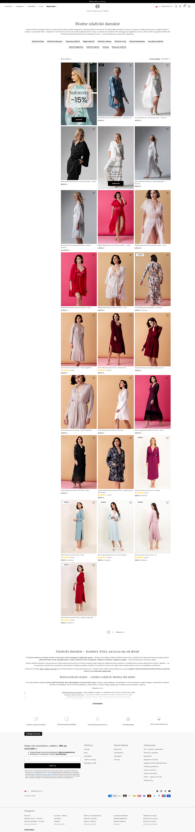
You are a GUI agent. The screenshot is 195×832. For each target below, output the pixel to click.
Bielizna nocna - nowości (33, 818)
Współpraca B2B (90, 763)
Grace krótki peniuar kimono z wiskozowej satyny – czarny (78, 181)
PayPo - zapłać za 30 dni (153, 777)
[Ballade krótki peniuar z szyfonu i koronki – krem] (116, 279)
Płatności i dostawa (151, 753)
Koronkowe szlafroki (155, 41)
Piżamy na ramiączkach (92, 816)
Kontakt (87, 749)
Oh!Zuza (89, 11)
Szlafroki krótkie (38, 41)
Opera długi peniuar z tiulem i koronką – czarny (75, 490)
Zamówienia (118, 753)
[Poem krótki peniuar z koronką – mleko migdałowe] (79, 402)
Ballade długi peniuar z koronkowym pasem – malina (114, 245)
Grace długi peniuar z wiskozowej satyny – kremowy (150, 118)
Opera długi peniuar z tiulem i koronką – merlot (149, 430)
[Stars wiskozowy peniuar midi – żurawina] (153, 462)
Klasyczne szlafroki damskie (74, 699)
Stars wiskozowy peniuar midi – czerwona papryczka (77, 617)
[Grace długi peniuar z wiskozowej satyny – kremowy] (153, 89)
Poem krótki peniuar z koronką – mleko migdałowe (76, 430)
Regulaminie (38, 774)
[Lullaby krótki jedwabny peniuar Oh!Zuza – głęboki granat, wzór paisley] (116, 462)
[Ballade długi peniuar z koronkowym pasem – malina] (116, 217)
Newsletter (88, 756)
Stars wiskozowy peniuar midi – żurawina (147, 490)
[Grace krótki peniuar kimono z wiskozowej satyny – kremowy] (153, 153)
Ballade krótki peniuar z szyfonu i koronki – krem (112, 307)
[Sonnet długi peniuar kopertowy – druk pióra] (153, 279)
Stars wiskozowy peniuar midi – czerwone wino (112, 368)
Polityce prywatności (47, 774)
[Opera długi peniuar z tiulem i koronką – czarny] (79, 462)
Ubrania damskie (30, 824)
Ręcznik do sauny (149, 821)
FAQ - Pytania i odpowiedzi (153, 749)
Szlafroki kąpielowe (76, 47)
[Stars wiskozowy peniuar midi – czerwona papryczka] (79, 589)
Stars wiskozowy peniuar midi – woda (72, 555)
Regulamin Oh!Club (151, 760)
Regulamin (148, 756)
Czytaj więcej (97, 703)
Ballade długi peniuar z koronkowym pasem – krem (150, 245)
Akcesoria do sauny (150, 818)
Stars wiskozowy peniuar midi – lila (145, 555)
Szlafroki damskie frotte (75, 697)
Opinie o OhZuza (90, 760)
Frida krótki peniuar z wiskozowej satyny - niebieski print (115, 118)
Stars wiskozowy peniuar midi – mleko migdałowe (76, 368)
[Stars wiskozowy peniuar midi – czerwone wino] (116, 339)
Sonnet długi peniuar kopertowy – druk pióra (148, 307)
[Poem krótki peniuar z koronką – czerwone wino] (153, 339)
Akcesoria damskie (150, 824)
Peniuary (105, 47)
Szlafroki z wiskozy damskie (74, 695)
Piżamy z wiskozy (90, 821)
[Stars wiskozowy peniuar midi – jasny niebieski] (116, 527)
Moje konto (118, 749)
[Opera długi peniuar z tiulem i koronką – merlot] (153, 402)
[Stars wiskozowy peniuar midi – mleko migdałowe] (79, 339)
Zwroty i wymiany (150, 770)
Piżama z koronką (90, 818)
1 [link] (108, 632)
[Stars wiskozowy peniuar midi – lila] (153, 527)
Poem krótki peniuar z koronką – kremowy (110, 430)
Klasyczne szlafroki (119, 47)
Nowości (27, 816)
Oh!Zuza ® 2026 (29, 796)
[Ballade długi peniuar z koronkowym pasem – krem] (153, 217)
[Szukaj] (176, 6)
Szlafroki (105, 11)
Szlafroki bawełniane (137, 41)
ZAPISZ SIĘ (52, 766)
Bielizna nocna (97, 11)
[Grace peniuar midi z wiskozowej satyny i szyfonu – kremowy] (79, 217)
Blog (85, 753)
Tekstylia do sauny (150, 816)
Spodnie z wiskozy (60, 816)
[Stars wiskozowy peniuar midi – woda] (79, 527)
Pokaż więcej (29, 830)
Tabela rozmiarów (150, 773)
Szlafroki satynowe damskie (72, 692)
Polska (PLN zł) (166, 6)
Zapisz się (115, 183)
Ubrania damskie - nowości (34, 821)
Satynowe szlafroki (73, 41)
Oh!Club (117, 760)
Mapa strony (148, 780)
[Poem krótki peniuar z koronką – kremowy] (116, 402)
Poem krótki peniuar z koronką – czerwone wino (149, 368)
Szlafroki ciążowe (92, 47)
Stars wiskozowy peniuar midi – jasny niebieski (112, 555)
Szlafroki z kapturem (54, 41)
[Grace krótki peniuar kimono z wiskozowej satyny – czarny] (79, 153)
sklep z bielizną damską (48, 669)
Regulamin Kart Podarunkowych (155, 763)
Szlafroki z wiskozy (104, 41)
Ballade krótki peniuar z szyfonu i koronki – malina (76, 307)
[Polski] (157, 6)
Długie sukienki (59, 824)
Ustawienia (118, 756)
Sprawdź (79, 120)
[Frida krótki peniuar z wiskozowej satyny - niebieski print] (116, 89)
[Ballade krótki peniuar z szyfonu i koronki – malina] (79, 279)
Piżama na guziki (90, 824)
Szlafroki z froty (120, 41)
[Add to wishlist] (131, 65)
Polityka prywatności (151, 767)
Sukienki (57, 821)
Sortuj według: (155, 59)
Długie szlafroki (88, 41)
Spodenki (57, 818)
